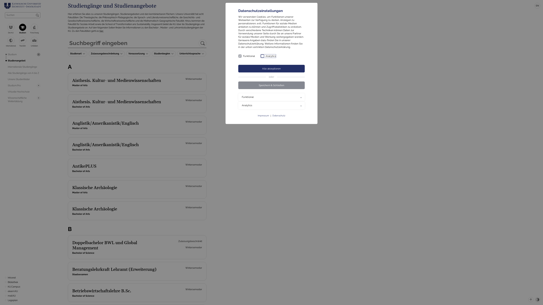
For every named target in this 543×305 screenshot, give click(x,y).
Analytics (271, 56)
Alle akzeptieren (271, 68)
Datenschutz (278, 115)
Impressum (263, 115)
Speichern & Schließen (271, 85)
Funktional (249, 56)
